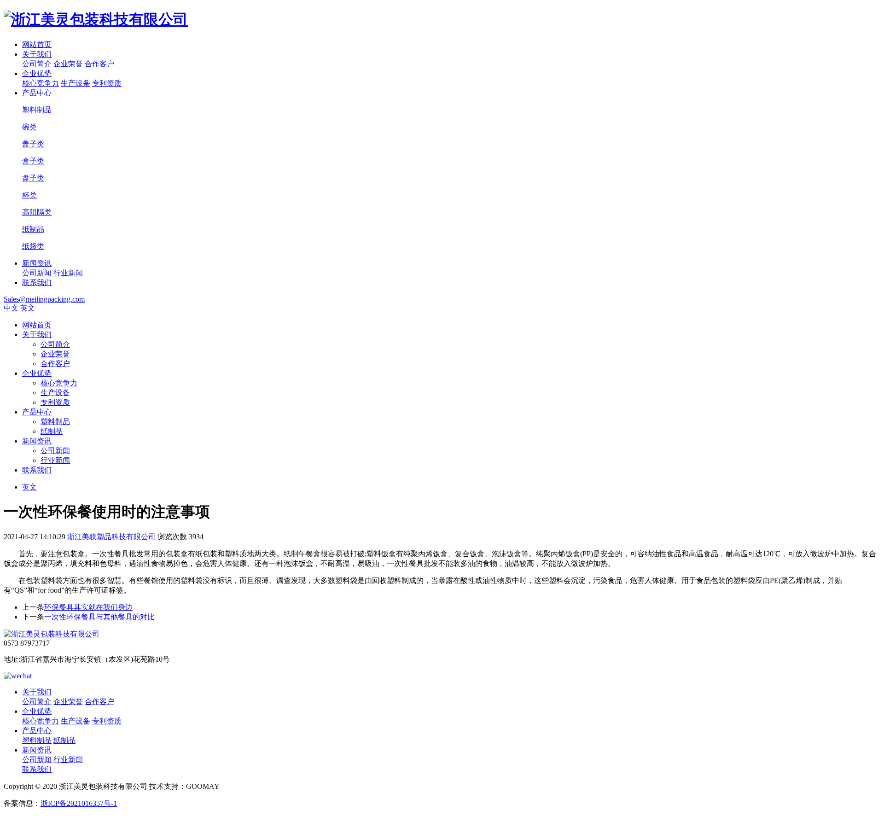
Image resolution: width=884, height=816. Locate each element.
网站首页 (37, 44)
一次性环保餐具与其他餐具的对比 (99, 617)
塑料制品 (55, 421)
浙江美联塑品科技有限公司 (111, 537)
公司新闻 (37, 273)
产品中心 (37, 93)
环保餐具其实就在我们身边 (88, 607)
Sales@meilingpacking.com (44, 299)
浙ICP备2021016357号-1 (79, 803)
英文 (27, 308)
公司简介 (37, 64)
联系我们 (37, 282)
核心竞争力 (40, 83)
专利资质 (107, 83)
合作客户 (99, 64)
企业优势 (37, 73)
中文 (11, 308)
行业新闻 (68, 273)
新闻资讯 (37, 263)
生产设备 (75, 83)
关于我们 (37, 54)
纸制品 (52, 431)
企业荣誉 (68, 64)
